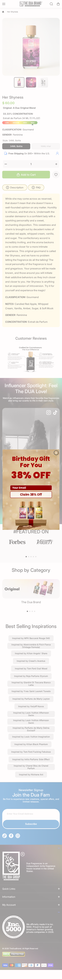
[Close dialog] (56, 452)
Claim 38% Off (31, 494)
